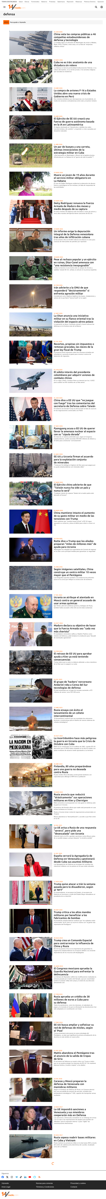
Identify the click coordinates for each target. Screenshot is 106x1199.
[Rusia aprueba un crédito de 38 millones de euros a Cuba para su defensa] (30, 1005)
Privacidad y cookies (78, 1183)
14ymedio (5, 1183)
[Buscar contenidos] (96, 7)
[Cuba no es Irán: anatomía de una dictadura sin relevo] (30, 71)
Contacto (73, 1187)
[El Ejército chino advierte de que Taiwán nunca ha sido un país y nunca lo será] (30, 493)
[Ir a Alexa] (35, 1177)
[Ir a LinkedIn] (25, 1177)
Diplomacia (61, 1)
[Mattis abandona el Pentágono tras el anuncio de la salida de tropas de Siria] (30, 1062)
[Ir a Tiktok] (21, 1177)
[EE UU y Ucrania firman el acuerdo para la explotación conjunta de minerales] (30, 465)
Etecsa (27, 1)
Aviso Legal (6, 1187)
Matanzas (79, 1)
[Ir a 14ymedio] (17, 7)
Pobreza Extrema (89, 1)
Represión (70, 1)
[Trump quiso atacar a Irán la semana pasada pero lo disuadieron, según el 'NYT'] (30, 893)
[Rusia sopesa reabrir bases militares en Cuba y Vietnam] (30, 1146)
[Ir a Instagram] (12, 1177)
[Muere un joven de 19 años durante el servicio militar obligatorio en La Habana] (30, 184)
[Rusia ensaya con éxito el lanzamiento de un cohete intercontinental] (30, 719)
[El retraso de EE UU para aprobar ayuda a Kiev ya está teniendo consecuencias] (30, 662)
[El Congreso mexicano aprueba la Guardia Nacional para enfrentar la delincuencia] (30, 977)
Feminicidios (35, 1)
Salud (21, 1)
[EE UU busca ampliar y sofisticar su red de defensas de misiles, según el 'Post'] (30, 1033)
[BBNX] (10, 1194)
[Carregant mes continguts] (53, 1163)
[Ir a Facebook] (3, 1177)
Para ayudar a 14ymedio (18, 22)
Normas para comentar (44, 1183)
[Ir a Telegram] (16, 1177)
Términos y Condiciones (45, 1187)
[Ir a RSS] (40, 1177)
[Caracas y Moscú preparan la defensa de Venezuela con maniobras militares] (30, 1090)
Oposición (101, 1)
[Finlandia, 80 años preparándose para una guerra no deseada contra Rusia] (30, 775)
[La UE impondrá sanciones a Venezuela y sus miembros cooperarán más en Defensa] (30, 1118)
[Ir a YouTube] (30, 1177)
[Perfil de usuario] (101, 7)
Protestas (52, 1)
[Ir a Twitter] (7, 1177)
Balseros (44, 1)
